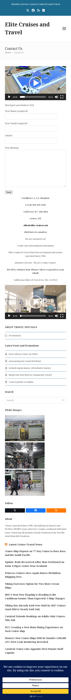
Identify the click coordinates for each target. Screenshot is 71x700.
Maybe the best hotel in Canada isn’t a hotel (30, 375)
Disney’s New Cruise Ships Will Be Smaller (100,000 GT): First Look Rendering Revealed (35, 640)
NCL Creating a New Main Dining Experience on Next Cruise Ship (34, 629)
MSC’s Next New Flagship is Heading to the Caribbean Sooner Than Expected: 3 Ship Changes (35, 596)
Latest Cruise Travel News (25, 544)
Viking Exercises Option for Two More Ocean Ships (32, 586)
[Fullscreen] (61, 97)
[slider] (33, 97)
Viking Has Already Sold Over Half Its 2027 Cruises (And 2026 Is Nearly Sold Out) (35, 607)
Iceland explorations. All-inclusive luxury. (30, 368)
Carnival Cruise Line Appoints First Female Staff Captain (34, 651)
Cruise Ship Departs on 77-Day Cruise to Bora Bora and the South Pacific (35, 553)
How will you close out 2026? (23, 354)
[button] (64, 28)
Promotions (15, 335)
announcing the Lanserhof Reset (25, 361)
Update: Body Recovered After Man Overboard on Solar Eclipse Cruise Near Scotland (34, 564)
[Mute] (56, 97)
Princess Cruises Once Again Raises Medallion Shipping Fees (33, 575)
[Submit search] (63, 400)
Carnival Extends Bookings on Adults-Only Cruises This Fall (35, 618)
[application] (35, 83)
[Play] (9, 97)
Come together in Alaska (21, 382)
